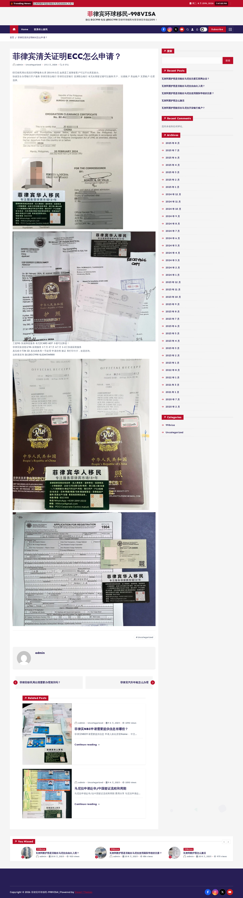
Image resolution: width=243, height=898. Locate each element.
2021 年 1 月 (172, 392)
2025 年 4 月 (173, 165)
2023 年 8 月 (173, 311)
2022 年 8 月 (173, 370)
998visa (170, 425)
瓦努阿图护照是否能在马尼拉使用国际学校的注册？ (188, 93)
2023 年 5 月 (172, 333)
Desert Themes (83, 892)
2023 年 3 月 (172, 348)
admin (19, 64)
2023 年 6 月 (173, 326)
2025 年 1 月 (172, 187)
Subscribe (217, 29)
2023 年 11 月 (173, 289)
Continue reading (86, 744)
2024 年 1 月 (173, 274)
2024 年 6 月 (173, 238)
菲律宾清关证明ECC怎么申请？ (32, 37)
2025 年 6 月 (173, 157)
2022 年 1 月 (172, 377)
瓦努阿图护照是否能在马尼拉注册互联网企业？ (185, 78)
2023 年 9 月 (173, 304)
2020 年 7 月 (173, 399)
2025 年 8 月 (173, 143)
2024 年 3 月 (173, 260)
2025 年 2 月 (173, 179)
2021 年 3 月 (172, 384)
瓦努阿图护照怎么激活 (173, 100)
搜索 (169, 51)
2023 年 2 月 (173, 355)
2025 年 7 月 (172, 150)
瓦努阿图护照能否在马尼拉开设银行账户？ (183, 107)
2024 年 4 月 (173, 252)
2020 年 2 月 (173, 406)
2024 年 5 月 (173, 245)
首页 (12, 37)
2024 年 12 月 (173, 194)
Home (24, 29)
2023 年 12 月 (173, 282)
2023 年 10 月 (173, 296)
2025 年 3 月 (172, 172)
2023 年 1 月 (172, 362)
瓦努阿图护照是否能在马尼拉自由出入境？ (183, 86)
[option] (48, 853)
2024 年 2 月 (173, 267)
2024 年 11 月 (173, 201)
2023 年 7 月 (172, 318)
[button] (224, 842)
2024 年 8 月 (173, 223)
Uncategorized (33, 64)
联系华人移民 (41, 29)
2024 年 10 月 (173, 208)
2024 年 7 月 (173, 231)
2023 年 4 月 (173, 340)
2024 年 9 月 (173, 216)
